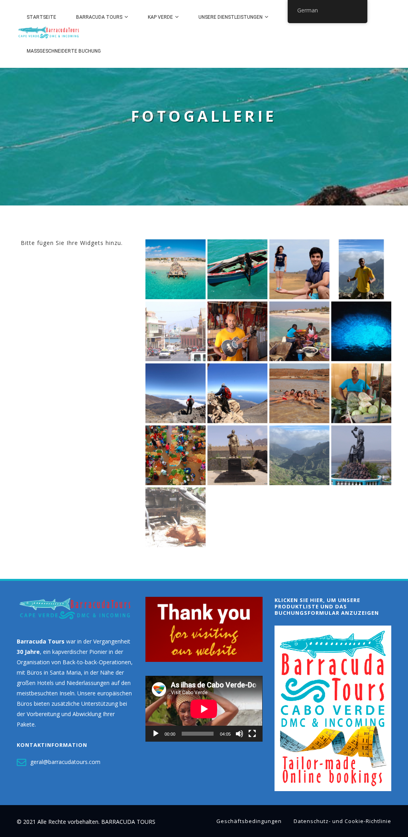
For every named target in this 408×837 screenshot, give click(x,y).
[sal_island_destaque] (175, 269)
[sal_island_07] (299, 331)
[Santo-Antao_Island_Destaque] (299, 455)
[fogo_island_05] (175, 393)
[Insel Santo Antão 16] (175, 517)
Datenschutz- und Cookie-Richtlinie (342, 821)
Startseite (41, 17)
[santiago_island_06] (361, 393)
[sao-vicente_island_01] (237, 455)
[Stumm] (239, 734)
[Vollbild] (252, 734)
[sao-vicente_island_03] (175, 331)
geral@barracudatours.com (65, 761)
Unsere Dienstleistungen (230, 17)
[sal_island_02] (237, 269)
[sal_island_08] (299, 269)
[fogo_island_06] (237, 393)
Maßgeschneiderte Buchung (64, 51)
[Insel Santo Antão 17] (361, 455)
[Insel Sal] (361, 331)
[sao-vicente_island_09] (237, 331)
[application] (203, 709)
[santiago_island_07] (175, 455)
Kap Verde (160, 17)
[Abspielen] (156, 734)
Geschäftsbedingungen (249, 821)
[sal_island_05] (299, 393)
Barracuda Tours (99, 17)
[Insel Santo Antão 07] (361, 269)
